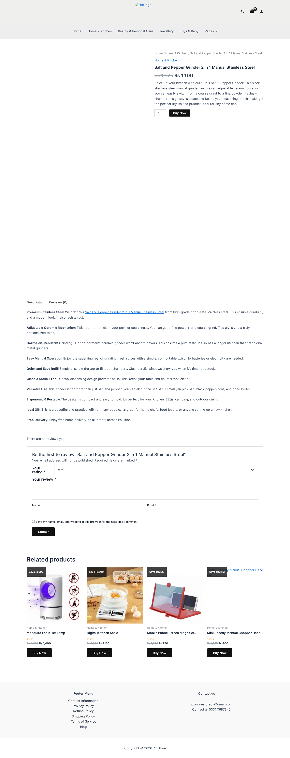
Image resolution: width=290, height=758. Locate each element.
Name (37, 505)
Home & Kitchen (100, 31)
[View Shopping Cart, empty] (252, 11)
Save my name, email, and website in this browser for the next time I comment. (87, 521)
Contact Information (83, 701)
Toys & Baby (189, 31)
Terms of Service (83, 721)
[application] (216, 31)
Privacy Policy (83, 706)
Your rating (39, 470)
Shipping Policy (83, 716)
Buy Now (179, 113)
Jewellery (166, 31)
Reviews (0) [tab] (58, 302)
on (89, 420)
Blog (83, 727)
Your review (44, 479)
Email (151, 505)
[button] (242, 11)
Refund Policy (83, 711)
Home (76, 31)
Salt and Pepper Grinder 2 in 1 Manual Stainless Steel (124, 312)
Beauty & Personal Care (135, 31)
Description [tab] (36, 302)
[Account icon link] (261, 11)
